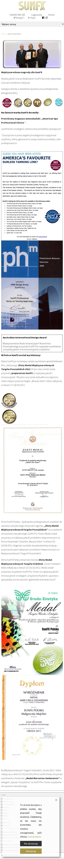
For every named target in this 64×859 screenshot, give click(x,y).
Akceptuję (31, 851)
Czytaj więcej (34, 836)
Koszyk (20, 17)
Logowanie (36, 14)
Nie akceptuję (31, 843)
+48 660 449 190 (17, 14)
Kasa (33, 17)
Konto (51, 14)
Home (3, 34)
